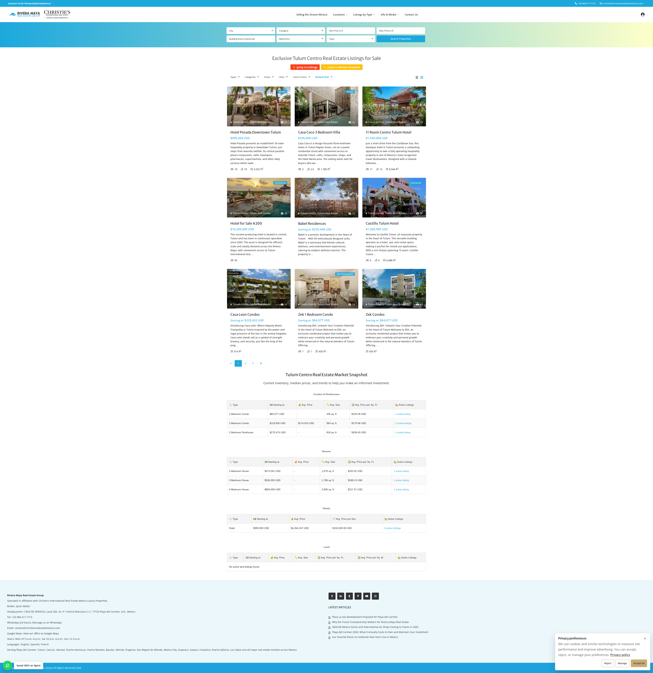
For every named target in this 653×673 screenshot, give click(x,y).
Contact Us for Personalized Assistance (29, 3)
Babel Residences (312, 223)
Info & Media (388, 14)
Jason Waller (23, 606)
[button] (23, 665)
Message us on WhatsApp (47, 622)
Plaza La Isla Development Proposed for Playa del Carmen (365, 617)
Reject (607, 663)
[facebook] (332, 596)
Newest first (322, 77)
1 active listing (402, 414)
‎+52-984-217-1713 (587, 3)
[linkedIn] (340, 596)
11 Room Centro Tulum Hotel (388, 132)
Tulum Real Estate (260, 122)
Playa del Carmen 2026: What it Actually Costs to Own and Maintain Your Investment (380, 632)
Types (233, 77)
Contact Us (411, 14)
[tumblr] (349, 596)
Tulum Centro (300, 77)
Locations (339, 14)
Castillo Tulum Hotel (382, 223)
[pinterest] (358, 596)
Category (283, 30)
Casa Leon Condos (245, 314)
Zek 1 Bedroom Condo (315, 314)
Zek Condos (375, 314)
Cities (281, 77)
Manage (622, 663)
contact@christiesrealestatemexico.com (623, 3)
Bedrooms (284, 38)
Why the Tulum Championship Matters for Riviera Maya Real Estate (370, 622)
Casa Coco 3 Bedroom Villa (319, 132)
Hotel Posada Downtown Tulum (255, 132)
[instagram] (375, 596)
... (255, 163)
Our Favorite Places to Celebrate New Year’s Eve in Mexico (365, 637)
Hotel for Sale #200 (246, 223)
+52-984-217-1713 (22, 617)
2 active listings (403, 423)
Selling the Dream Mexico (311, 14)
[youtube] (366, 596)
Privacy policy (620, 655)
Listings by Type (362, 14)
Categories (250, 77)
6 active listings (392, 528)
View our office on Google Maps (41, 633)
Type (331, 38)
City (231, 30)
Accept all (638, 663)
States (267, 77)
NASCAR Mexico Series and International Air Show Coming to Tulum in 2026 (375, 627)
